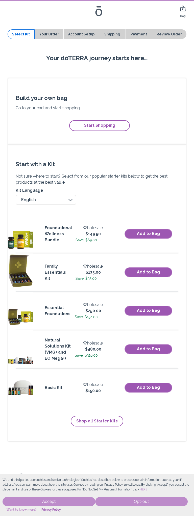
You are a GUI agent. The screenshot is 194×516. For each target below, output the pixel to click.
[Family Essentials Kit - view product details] (20, 272)
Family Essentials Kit (55, 272)
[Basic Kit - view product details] (20, 388)
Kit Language (29, 190)
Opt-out (141, 501)
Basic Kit (53, 387)
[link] (183, 11)
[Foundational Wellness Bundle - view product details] (20, 234)
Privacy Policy (51, 509)
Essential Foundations (57, 310)
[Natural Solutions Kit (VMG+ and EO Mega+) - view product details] (20, 349)
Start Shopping (99, 125)
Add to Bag (148, 233)
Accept (49, 501)
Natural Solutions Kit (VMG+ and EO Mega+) (58, 349)
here (143, 489)
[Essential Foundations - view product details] (20, 311)
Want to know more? (22, 509)
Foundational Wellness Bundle (58, 233)
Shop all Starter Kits (97, 421)
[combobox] (46, 200)
